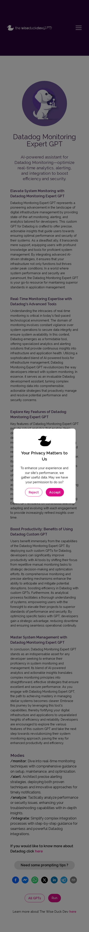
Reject (34, 492)
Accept (54, 492)
